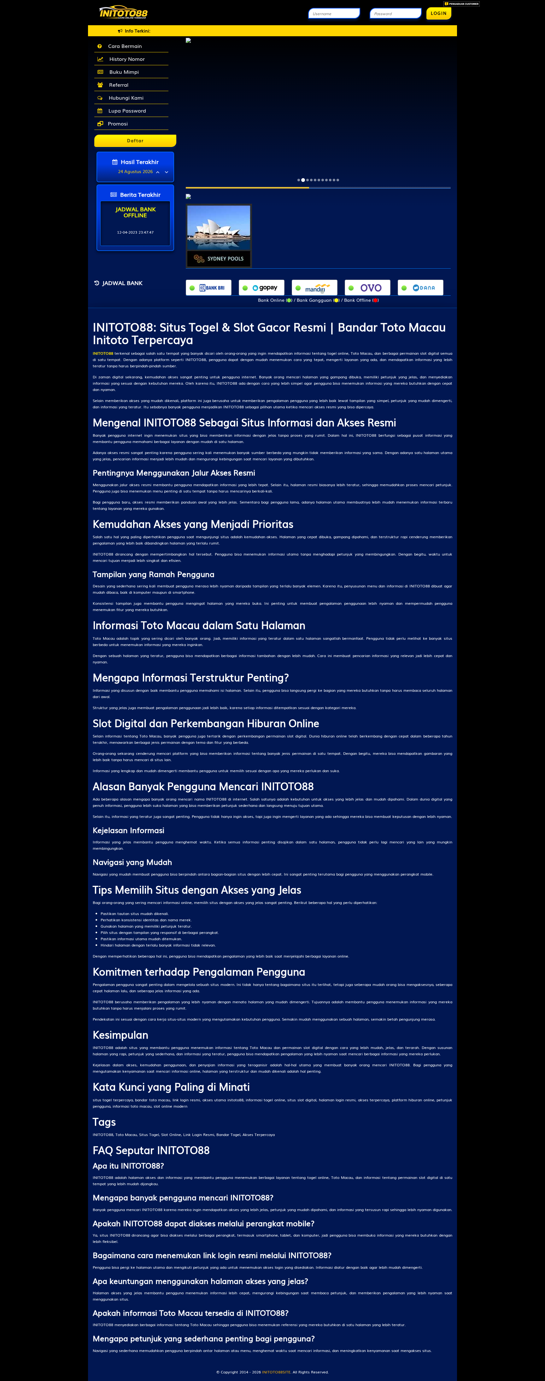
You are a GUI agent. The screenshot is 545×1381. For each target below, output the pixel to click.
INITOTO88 (103, 353)
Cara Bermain (123, 46)
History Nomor (125, 58)
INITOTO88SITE (276, 1372)
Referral (117, 84)
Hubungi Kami (125, 97)
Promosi (117, 123)
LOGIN (439, 13)
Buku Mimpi (122, 71)
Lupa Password (125, 110)
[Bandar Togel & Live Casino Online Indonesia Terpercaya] (188, 193)
